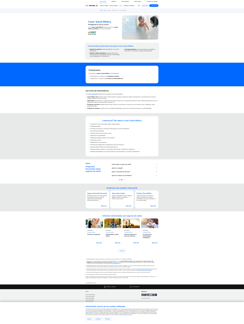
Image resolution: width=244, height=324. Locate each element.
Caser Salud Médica (90, 298)
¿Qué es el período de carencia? (121, 171)
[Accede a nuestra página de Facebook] (142, 295)
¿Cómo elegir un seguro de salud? (121, 164)
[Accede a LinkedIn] (148, 295)
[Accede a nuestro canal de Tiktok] (156, 295)
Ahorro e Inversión (113, 5)
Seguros (121, 5)
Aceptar (89, 319)
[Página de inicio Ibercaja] (92, 5)
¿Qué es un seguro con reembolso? (122, 175)
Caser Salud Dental (90, 300)
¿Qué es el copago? (117, 168)
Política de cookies (128, 314)
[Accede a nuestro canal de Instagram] (153, 295)
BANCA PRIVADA (137, 1)
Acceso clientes (153, 5)
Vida (118, 10)
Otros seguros (123, 10)
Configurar (98, 319)
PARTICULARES (103, 1)
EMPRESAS (114, 1)
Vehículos (114, 10)
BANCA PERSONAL (125, 1)
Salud (101, 10)
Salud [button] (87, 291)
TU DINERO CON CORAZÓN (152, 1)
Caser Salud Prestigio (90, 294)
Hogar (105, 10)
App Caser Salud (89, 301)
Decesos (109, 10)
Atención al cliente (145, 298)
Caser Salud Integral (90, 296)
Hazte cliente (145, 5)
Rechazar (107, 319)
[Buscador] (139, 5)
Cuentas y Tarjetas (104, 5)
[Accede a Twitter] (145, 295)
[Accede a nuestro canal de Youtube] (150, 295)
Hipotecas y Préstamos (129, 5)
